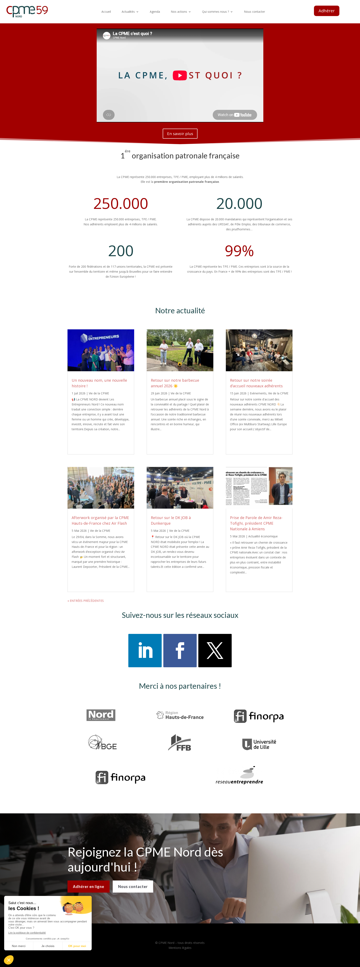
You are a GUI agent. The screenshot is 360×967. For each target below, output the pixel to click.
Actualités (128, 12)
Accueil (106, 12)
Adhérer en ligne (88, 886)
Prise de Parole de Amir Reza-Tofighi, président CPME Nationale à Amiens (256, 523)
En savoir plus (180, 133)
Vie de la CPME (99, 393)
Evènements (258, 393)
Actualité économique (263, 536)
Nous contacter (254, 12)
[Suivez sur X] (215, 650)
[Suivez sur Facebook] (180, 650)
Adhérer (327, 11)
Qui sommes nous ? (215, 12)
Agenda (155, 12)
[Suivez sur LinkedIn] (145, 650)
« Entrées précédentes (86, 601)
